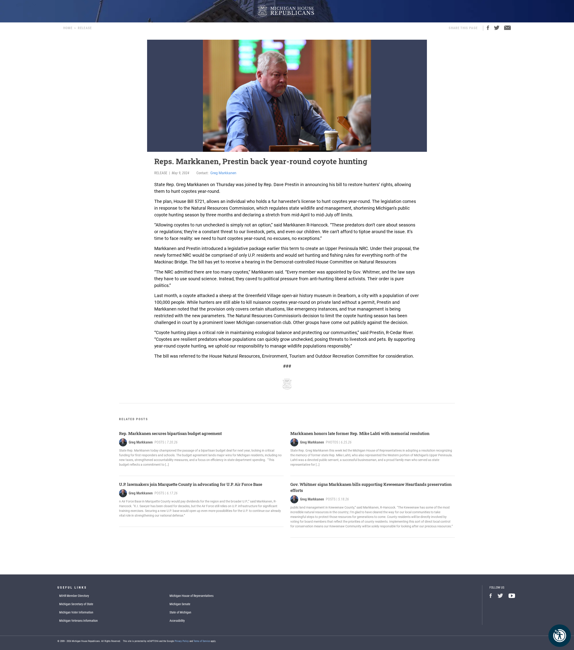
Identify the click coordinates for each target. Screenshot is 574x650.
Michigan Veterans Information (78, 620)
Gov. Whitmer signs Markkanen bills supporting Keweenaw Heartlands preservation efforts (371, 487)
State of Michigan (180, 612)
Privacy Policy (182, 641)
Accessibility (177, 620)
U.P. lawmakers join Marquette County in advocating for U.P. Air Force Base (190, 484)
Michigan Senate (180, 604)
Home (67, 28)
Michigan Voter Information (76, 612)
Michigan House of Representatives (191, 596)
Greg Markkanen (223, 173)
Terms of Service (202, 641)
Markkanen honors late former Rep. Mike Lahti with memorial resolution (359, 433)
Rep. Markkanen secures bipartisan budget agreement (171, 433)
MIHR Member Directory (74, 596)
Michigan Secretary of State (76, 604)
